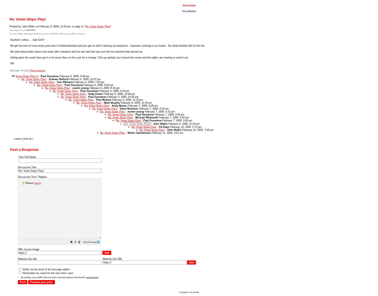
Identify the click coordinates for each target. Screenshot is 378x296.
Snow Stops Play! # (27, 76)
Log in (37, 183)
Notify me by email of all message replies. (46, 269)
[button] (71, 242)
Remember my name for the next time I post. (48, 273)
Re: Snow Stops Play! (97, 26)
